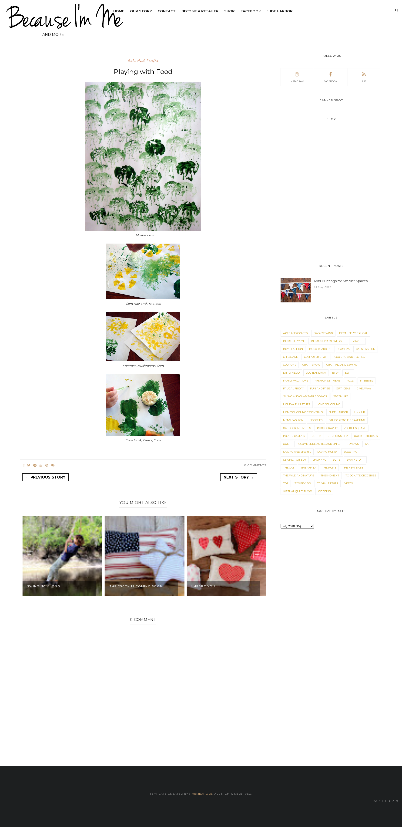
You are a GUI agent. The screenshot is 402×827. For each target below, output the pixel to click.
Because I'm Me (294, 341)
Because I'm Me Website (328, 341)
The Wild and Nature (298, 475)
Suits (336, 459)
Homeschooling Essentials (303, 412)
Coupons (289, 364)
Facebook (251, 11)
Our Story (141, 11)
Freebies (366, 380)
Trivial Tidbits (327, 483)
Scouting (350, 451)
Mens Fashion (293, 420)
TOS (285, 483)
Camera (344, 349)
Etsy (335, 372)
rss (364, 81)
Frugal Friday (293, 388)
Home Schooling (328, 404)
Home (118, 11)
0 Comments (255, 465)
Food (350, 380)
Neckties (316, 420)
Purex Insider (338, 436)
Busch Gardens (320, 349)
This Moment (330, 475)
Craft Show (311, 364)
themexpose (201, 793)
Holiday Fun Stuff (296, 404)
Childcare (290, 356)
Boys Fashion (293, 349)
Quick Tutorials (366, 436)
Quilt (287, 443)
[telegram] (35, 465)
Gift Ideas (343, 388)
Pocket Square (355, 428)
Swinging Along (42, 586)
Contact (167, 11)
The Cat (288, 467)
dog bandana (316, 372)
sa (366, 443)
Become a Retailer (199, 11)
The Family (308, 467)
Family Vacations (295, 380)
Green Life (340, 396)
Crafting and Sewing (342, 364)
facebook (330, 81)
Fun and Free (320, 388)
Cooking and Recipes (350, 356)
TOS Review (303, 483)
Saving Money (327, 451)
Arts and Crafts (143, 61)
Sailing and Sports (297, 451)
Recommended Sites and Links (318, 443)
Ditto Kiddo (291, 372)
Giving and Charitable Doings (305, 396)
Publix (316, 436)
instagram (297, 81)
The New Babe (352, 467)
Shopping (319, 459)
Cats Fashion (365, 349)
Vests (348, 483)
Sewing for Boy (294, 459)
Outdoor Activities (297, 428)
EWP (348, 372)
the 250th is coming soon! (135, 586)
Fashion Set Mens (327, 380)
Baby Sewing (323, 333)
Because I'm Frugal (353, 333)
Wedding (324, 491)
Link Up (359, 412)
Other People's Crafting (347, 420)
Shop (229, 11)
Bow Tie (357, 341)
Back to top (383, 801)
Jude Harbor (280, 11)
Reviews (353, 443)
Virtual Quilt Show (297, 491)
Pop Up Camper (294, 436)
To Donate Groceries (360, 475)
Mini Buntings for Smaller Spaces (341, 281)
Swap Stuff (355, 459)
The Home (329, 467)
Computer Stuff (316, 356)
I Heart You (202, 586)
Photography (327, 428)
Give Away (364, 388)
